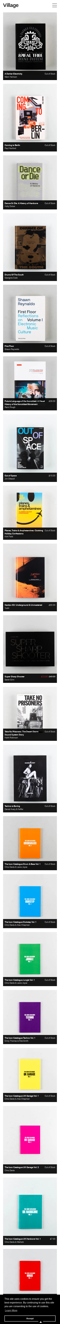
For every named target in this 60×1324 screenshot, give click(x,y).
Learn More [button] (11, 1310)
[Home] (10, 5)
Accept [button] (30, 1318)
